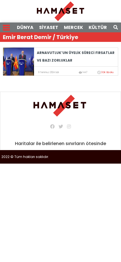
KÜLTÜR (98, 27)
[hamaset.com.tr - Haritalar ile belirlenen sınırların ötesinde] (60, 11)
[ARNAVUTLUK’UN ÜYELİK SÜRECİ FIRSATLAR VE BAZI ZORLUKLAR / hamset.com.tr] (18, 61)
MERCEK (73, 27)
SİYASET (48, 27)
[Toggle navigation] (6, 27)
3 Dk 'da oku (107, 72)
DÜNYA (25, 27)
